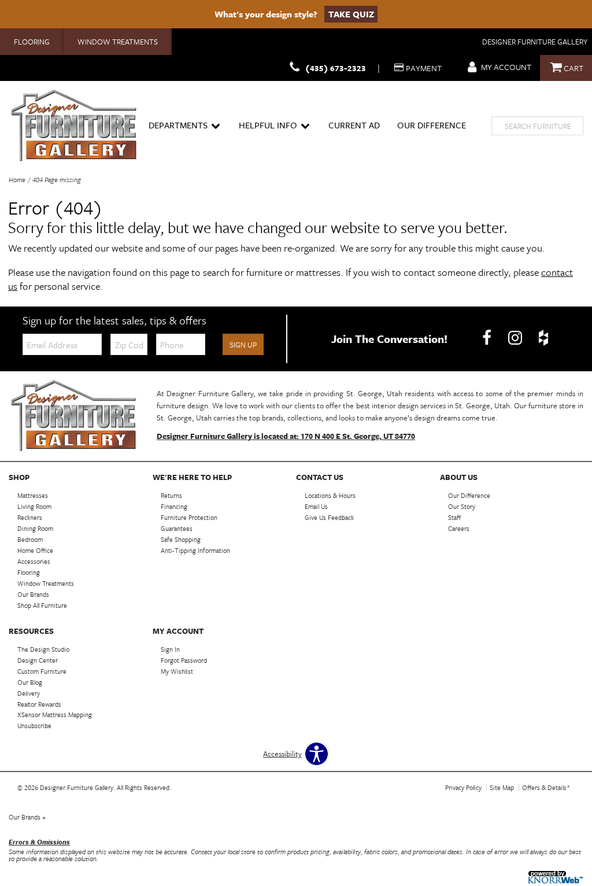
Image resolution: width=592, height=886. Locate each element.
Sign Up (243, 344)
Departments (178, 125)
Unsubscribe (34, 725)
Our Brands (27, 817)
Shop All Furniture (42, 605)
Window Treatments (117, 41)
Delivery (28, 692)
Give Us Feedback (329, 517)
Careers (458, 528)
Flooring (32, 41)
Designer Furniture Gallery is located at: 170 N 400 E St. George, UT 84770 (286, 436)
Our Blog (29, 682)
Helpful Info (268, 125)
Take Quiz (351, 14)
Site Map (502, 787)
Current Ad (354, 125)
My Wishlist (177, 671)
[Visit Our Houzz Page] (543, 338)
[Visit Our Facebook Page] (488, 338)
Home (17, 179)
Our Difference (431, 125)
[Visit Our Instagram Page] (516, 338)
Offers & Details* (546, 787)
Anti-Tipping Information (195, 550)
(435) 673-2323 (335, 68)
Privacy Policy (463, 787)
